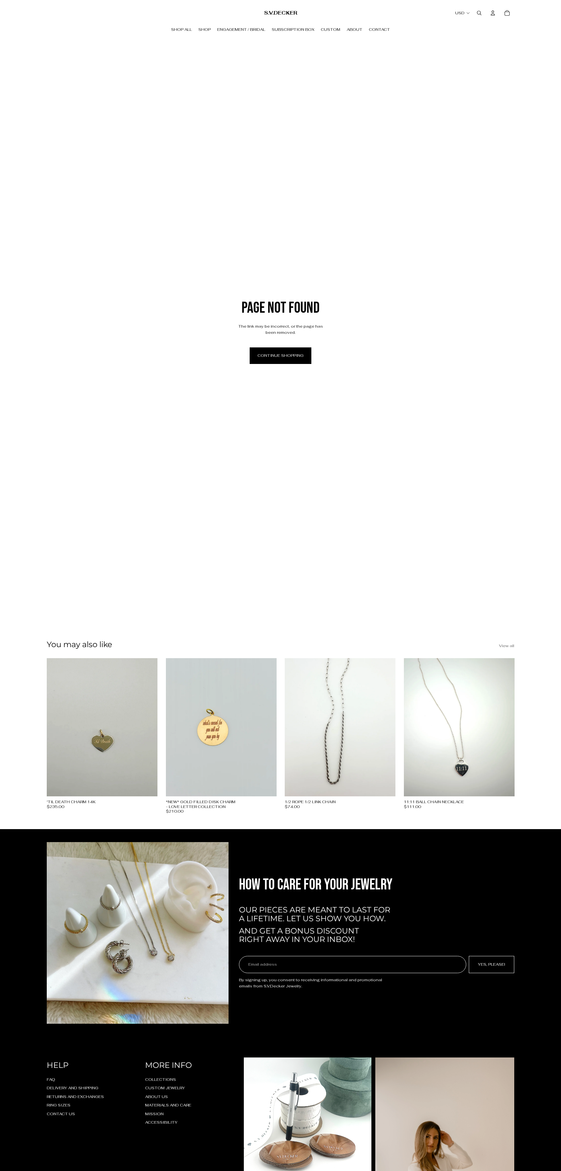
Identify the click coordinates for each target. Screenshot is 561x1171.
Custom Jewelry (165, 1088)
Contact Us (61, 1114)
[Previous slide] (175, 727)
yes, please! (491, 964)
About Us (156, 1096)
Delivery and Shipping (72, 1088)
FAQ (51, 1079)
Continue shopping (280, 355)
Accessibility (161, 1122)
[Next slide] (266, 727)
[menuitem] (181, 29)
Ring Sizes (58, 1105)
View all (506, 645)
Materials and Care (168, 1105)
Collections (160, 1079)
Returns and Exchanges (75, 1096)
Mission (154, 1114)
